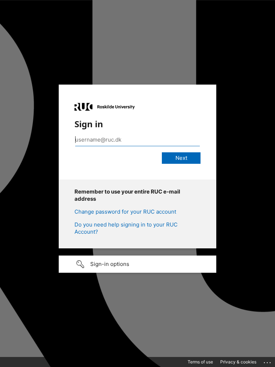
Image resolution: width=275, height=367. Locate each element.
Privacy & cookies (238, 361)
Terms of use (200, 361)
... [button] (268, 360)
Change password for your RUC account (125, 211)
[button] (137, 264)
